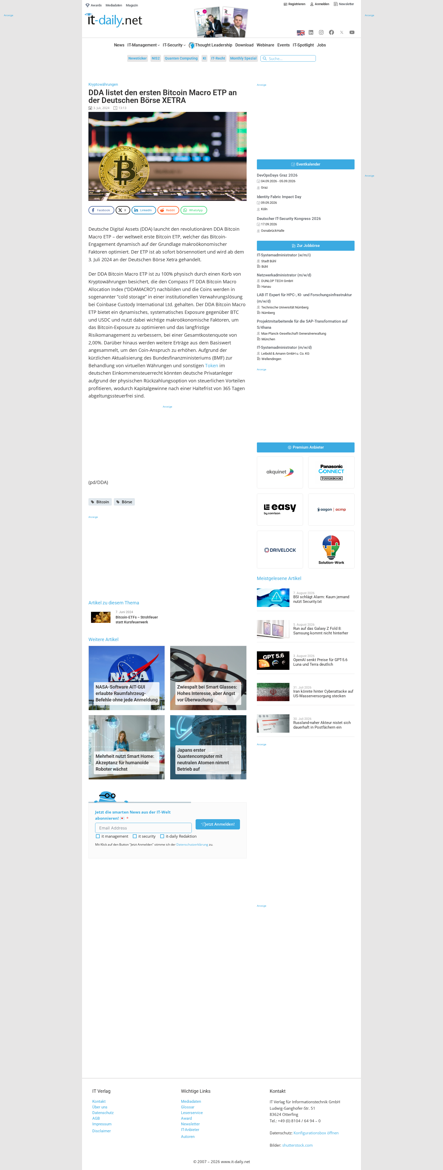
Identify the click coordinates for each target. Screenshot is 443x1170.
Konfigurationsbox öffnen (316, 1132)
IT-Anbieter (190, 1129)
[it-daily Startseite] (123, 20)
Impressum (102, 1124)
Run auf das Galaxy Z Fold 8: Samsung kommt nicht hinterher (320, 630)
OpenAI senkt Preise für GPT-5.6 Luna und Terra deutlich (320, 662)
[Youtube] (352, 32)
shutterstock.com (297, 1145)
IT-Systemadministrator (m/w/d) (284, 347)
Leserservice (192, 1112)
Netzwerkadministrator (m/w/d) (284, 275)
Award (186, 1118)
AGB (96, 1118)
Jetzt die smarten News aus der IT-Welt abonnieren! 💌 (133, 815)
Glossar (187, 1107)
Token (211, 365)
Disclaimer (101, 1131)
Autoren (188, 1136)
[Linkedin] (311, 32)
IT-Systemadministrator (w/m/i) (284, 255)
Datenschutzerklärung (192, 844)
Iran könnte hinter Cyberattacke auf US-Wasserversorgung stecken (323, 693)
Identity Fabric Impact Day (279, 197)
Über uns (99, 1107)
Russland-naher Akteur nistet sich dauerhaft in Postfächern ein (322, 725)
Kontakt (99, 1101)
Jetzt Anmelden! (220, 824)
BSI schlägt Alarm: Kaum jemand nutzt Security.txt (321, 599)
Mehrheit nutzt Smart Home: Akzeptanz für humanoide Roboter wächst (125, 762)
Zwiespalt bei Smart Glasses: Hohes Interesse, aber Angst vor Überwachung (207, 693)
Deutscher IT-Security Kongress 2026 (289, 218)
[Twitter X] (342, 32)
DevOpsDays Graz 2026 (277, 175)
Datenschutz (103, 1112)
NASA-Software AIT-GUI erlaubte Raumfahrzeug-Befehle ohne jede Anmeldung (127, 693)
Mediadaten (191, 1101)
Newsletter (190, 1124)
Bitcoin (102, 501)
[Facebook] (331, 32)
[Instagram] (321, 32)
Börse (127, 501)
